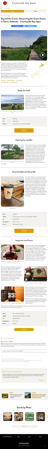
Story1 (12, 11)
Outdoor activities (5, 82)
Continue (41, 380)
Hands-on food (19, 80)
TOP (2, 8)
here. (22, 307)
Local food (3, 80)
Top (44, 445)
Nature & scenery (13, 82)
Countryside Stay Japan (24, 3)
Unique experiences (11, 80)
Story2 (35, 11)
